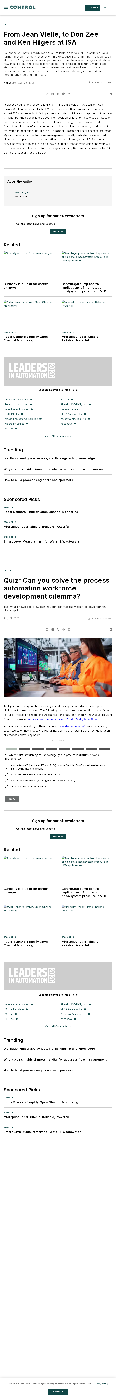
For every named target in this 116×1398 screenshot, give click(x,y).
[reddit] (63, 93)
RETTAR (65, 399)
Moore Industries (14, 423)
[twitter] (58, 93)
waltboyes (10, 82)
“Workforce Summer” (71, 726)
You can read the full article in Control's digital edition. (62, 719)
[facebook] (47, 93)
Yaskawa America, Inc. (73, 418)
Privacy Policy (101, 1383)
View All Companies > (58, 435)
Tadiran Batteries (70, 409)
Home (7, 25)
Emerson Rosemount (17, 399)
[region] (58, 1388)
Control (9, 571)
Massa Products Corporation (21, 418)
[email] (68, 93)
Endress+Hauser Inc (16, 404)
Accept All (58, 1392)
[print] (110, 93)
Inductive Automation (17, 409)
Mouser (9, 428)
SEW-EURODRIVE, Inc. (73, 404)
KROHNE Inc (12, 414)
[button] (6, 7)
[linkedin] (52, 93)
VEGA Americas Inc (71, 414)
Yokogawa (66, 423)
